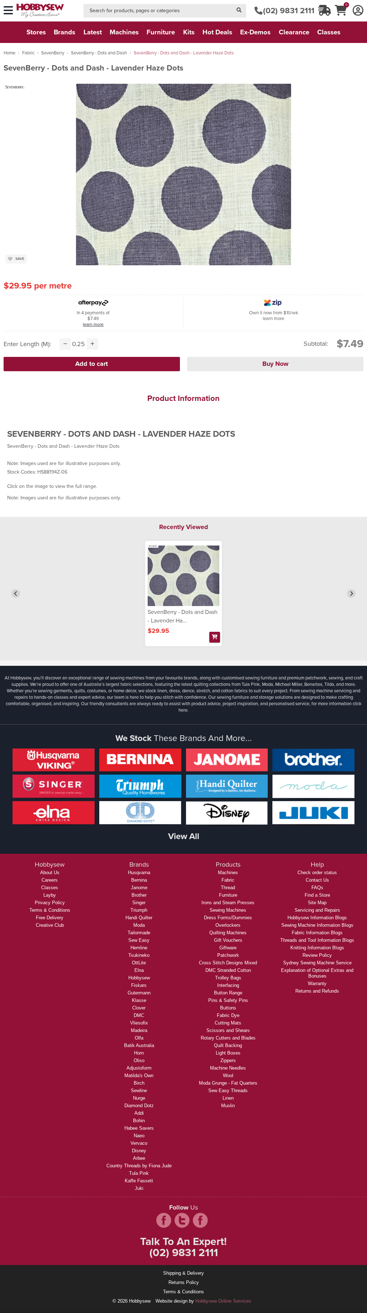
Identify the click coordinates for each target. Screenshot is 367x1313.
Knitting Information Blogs (317, 947)
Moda (139, 925)
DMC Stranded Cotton (228, 970)
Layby (49, 895)
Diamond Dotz (139, 1105)
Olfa (139, 1038)
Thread (228, 887)
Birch (139, 1083)
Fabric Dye (228, 1015)
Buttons (228, 1008)
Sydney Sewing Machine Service (317, 962)
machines (124, 32)
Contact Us (317, 880)
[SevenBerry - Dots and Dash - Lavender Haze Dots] (183, 576)
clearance (294, 32)
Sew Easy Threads (228, 1090)
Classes (49, 887)
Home (9, 52)
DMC (139, 1015)
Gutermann (139, 992)
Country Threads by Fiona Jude (139, 1165)
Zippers (228, 1060)
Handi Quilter (138, 917)
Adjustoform (139, 1068)
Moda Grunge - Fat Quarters (228, 1083)
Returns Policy (183, 1282)
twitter (182, 1220)
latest (93, 32)
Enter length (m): (27, 344)
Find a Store (317, 895)
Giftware (228, 947)
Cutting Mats (228, 1023)
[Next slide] (351, 593)
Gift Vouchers (228, 940)
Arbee (139, 1158)
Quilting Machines (228, 932)
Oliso (139, 1060)
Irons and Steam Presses (227, 902)
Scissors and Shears (228, 1030)
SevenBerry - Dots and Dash (99, 52)
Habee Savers (139, 1128)
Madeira (139, 1030)
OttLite (139, 962)
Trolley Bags (228, 977)
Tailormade (139, 932)
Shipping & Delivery (183, 1273)
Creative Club (50, 925)
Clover (139, 1008)
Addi (139, 1113)
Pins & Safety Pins (228, 1000)
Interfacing (228, 985)
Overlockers (227, 925)
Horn (139, 1053)
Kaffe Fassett (139, 1180)
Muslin (228, 1105)
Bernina (139, 880)
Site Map (317, 902)
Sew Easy (138, 940)
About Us (49, 872)
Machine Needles (228, 1068)
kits (189, 32)
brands (64, 32)
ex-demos (255, 32)
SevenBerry (52, 52)
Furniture (228, 895)
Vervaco (138, 1143)
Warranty (317, 983)
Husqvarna (139, 872)
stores (36, 32)
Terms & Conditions (49, 910)
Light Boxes (228, 1053)
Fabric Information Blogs (317, 932)
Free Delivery (49, 917)
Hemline (138, 947)
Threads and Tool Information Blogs (317, 940)
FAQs (317, 887)
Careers (50, 880)
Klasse (139, 1000)
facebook (163, 1220)
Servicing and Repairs (317, 910)
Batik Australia (139, 1045)
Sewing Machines (228, 910)
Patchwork (228, 955)
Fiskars (139, 985)
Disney (139, 1150)
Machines (228, 872)
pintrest (200, 1220)
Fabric (28, 52)
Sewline (139, 1090)
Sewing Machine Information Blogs (317, 925)
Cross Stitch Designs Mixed (228, 962)
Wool (228, 1075)
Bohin (139, 1120)
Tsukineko (138, 955)
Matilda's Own (138, 1075)
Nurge (139, 1098)
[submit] (239, 11)
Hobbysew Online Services (223, 1301)
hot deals (217, 32)
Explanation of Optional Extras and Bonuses (317, 973)
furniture (161, 32)
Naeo (139, 1135)
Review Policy (317, 955)
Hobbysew (139, 977)
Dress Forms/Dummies (228, 917)
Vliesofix (139, 1023)
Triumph (138, 910)
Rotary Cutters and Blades (228, 1038)
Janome (139, 887)
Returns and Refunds (317, 991)
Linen (228, 1098)
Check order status (317, 872)
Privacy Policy (50, 902)
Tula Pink (139, 1173)
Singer (139, 902)
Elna (139, 970)
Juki (139, 1188)
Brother (139, 895)
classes (328, 32)
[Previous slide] (15, 593)
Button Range (228, 992)
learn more (93, 324)
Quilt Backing (228, 1045)
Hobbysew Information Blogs (317, 917)
